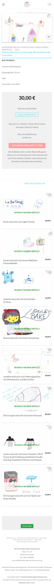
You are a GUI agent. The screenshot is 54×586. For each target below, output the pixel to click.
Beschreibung (8, 60)
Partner (37, 540)
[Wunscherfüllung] (49, 4)
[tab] (27, 60)
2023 (17, 49)
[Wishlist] (48, 37)
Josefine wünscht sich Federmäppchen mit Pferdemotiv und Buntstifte (21, 378)
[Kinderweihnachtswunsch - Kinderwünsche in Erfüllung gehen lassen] (27, 4)
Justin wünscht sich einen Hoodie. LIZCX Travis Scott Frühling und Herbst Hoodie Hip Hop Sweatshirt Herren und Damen (23, 457)
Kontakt (43, 538)
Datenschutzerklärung (27, 538)
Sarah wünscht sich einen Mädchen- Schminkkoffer (20, 262)
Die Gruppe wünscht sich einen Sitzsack (22, 415)
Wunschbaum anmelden (27, 542)
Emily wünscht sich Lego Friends (19, 221)
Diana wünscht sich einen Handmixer (21, 338)
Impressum (11, 538)
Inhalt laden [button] (27, 526)
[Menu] (3, 4)
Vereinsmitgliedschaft (23, 540)
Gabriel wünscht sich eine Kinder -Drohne (19, 300)
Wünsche (7, 49)
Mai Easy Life (24, 583)
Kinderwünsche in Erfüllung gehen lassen (25, 47)
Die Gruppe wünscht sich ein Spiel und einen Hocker (21, 497)
